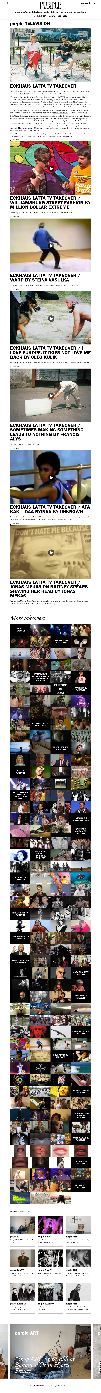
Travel (63, 12)
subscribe (84, 3)
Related (13, 1211)
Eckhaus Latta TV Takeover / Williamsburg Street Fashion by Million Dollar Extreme (50, 202)
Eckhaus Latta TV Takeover (80, 1032)
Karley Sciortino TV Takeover (20, 961)
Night (52, 12)
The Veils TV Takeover (81, 1186)
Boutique (81, 12)
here (86, 113)
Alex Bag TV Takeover (20, 878)
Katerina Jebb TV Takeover (81, 1139)
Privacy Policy (67, 1388)
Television (37, 12)
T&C (60, 1388)
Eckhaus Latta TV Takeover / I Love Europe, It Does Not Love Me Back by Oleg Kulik (50, 352)
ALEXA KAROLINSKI (60, 113)
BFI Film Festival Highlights (40, 724)
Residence (52, 15)
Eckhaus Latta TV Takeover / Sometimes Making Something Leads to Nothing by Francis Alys (47, 432)
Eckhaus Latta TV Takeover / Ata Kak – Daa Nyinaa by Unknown (50, 509)
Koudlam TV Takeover (81, 997)
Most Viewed (20, 1211)
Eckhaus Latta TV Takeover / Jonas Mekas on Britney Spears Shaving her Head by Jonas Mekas (49, 589)
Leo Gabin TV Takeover (81, 1162)
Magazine (26, 12)
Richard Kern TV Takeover (81, 1091)
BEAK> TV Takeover (20, 771)
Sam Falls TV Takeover (81, 689)
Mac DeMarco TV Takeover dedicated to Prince (20, 795)
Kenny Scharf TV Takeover (20, 914)
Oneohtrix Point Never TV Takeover (81, 1115)
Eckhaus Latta (23, 94)
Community (40, 15)
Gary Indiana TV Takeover (80, 973)
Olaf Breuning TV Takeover (20, 937)
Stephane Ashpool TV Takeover (80, 831)
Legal (55, 1388)
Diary (17, 12)
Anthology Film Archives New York (70, 121)
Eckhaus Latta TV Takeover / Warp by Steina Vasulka (45, 277)
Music (46, 12)
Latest (28, 1211)
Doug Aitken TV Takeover (60, 1056)
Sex (58, 12)
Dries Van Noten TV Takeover (61, 641)
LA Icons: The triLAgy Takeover (80, 819)
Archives (71, 12)
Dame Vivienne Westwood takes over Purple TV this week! (40, 677)
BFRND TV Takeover (20, 629)
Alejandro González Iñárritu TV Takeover (40, 854)
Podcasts (62, 15)
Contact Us (48, 1388)
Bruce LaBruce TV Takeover (60, 748)
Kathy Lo (69, 136)
